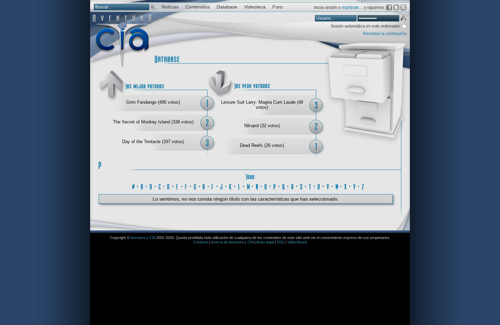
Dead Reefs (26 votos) (262, 145)
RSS (280, 242)
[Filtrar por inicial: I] (213, 185)
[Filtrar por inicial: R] (292, 185)
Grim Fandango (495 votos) (153, 102)
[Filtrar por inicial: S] (301, 185)
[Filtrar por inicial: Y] (354, 185)
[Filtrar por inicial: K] (230, 185)
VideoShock (297, 242)
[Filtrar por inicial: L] (239, 185)
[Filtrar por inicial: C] (160, 185)
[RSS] (403, 7)
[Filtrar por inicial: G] (195, 185)
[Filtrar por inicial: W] (336, 185)
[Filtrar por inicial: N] (257, 185)
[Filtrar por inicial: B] (151, 185)
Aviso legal (265, 242)
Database (227, 7)
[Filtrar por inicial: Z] (363, 185)
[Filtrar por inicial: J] (221, 185)
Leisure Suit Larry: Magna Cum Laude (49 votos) (262, 105)
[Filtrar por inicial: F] (186, 185)
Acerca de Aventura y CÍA (232, 242)
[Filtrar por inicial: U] (319, 185)
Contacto (200, 242)
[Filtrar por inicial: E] (177, 185)
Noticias (170, 7)
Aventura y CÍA (142, 238)
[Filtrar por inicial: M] (248, 185)
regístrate (350, 7)
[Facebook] (389, 7)
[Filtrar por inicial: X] (345, 185)
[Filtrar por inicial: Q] (283, 185)
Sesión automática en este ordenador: (366, 26)
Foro (277, 7)
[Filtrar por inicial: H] (204, 185)
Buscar (153, 6)
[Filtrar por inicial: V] (328, 185)
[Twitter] (396, 7)
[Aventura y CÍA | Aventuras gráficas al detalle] (122, 68)
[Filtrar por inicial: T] (310, 185)
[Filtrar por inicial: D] (168, 185)
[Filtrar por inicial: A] (142, 185)
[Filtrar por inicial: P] (274, 185)
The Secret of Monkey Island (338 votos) (153, 121)
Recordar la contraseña (384, 33)
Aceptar (403, 19)
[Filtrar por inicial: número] (133, 185)
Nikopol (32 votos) (262, 125)
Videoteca (255, 7)
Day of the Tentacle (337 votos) (153, 141)
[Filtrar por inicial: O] (266, 185)
